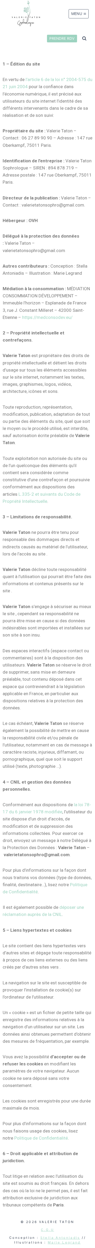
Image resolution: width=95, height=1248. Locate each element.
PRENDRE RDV (61, 38)
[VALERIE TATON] (26, 14)
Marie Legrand (64, 1242)
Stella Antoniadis (60, 1238)
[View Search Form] (84, 38)
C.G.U (47, 1230)
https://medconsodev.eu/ (47, 317)
